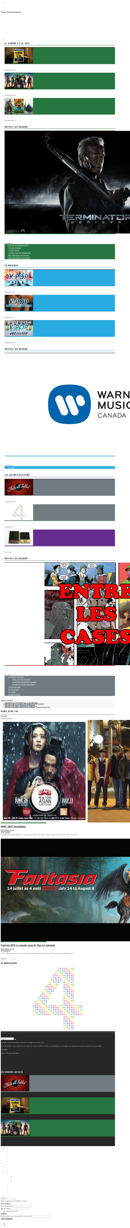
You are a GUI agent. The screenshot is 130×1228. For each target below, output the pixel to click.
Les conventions (14, 687)
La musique (9, 260)
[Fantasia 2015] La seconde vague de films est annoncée (28, 945)
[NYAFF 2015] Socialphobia (13, 826)
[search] (15, 959)
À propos (8, 697)
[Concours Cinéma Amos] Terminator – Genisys (26, 237)
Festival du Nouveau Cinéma (18, 245)
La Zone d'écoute (9, 551)
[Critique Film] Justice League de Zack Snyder (20, 91)
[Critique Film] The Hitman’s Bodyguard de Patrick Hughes (25, 66)
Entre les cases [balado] (12, 673)
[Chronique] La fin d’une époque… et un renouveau (22, 498)
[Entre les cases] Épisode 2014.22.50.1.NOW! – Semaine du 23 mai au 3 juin (38, 668)
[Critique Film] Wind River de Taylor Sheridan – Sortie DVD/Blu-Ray (27, 707)
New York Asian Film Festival (18, 256)
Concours (7, 242)
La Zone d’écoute (14, 695)
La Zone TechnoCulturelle (19, 1049)
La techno (12, 692)
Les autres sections (13, 470)
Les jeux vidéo (13, 690)
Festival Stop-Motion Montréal (19, 253)
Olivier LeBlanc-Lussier (11, 672)
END (6, 500)
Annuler (4, 1221)
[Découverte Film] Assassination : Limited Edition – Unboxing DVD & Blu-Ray (31, 548)
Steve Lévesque (9, 240)
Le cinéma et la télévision (12, 68)
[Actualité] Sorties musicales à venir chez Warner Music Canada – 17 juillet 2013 (43, 459)
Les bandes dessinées (16, 677)
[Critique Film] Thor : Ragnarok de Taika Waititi (21, 117)
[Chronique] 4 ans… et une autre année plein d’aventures (24, 523)
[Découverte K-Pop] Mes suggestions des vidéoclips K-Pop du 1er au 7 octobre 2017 (33, 288)
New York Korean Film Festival (19, 258)
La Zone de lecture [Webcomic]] (23, 685)
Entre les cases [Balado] (21, 680)
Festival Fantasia (14, 248)
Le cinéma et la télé (13, 38)
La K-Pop (7, 291)
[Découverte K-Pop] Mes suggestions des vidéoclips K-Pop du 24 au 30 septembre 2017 (35, 313)
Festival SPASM (13, 250)
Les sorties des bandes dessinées (24, 682)
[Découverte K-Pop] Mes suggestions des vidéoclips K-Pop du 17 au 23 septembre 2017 (34, 339)
